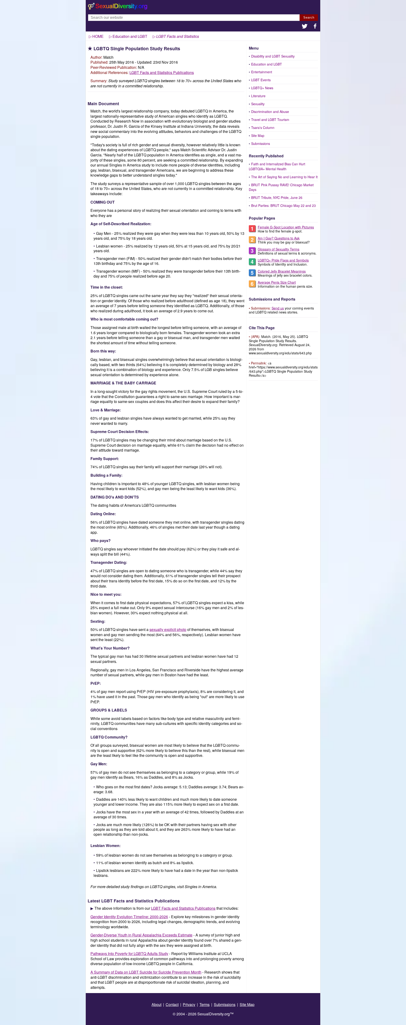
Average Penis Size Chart (277, 282)
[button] (305, 26)
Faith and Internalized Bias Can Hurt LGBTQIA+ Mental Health (277, 166)
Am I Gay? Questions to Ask (279, 238)
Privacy (189, 1004)
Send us (278, 308)
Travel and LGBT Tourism (270, 119)
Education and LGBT (266, 64)
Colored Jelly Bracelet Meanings (282, 271)
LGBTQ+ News (262, 87)
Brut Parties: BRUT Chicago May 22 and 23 (283, 205)
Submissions (260, 143)
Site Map (257, 135)
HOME (98, 36)
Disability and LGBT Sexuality (273, 56)
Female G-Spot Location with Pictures (286, 227)
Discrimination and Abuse (270, 111)
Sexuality (258, 103)
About (156, 1004)
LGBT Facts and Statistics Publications (161, 72)
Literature (258, 95)
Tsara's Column (262, 127)
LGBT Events (261, 79)
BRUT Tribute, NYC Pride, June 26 (276, 197)
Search (308, 17)
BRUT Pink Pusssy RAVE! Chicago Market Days (281, 187)
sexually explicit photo (167, 629)
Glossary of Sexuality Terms (278, 249)
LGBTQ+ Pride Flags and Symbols (283, 260)
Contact (172, 1004)
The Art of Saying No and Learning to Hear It (284, 176)
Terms (204, 1004)
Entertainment (261, 72)
